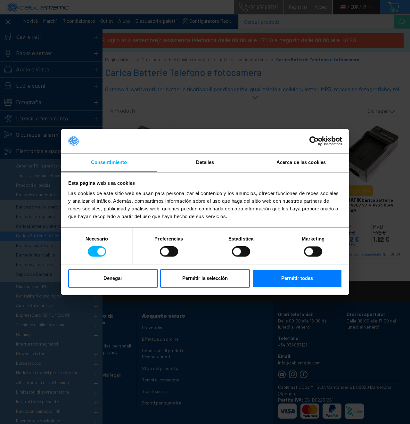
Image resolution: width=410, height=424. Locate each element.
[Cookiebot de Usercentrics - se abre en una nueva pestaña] (314, 141)
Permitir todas (297, 278)
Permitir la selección (205, 278)
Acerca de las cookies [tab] (301, 162)
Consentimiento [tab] (109, 162)
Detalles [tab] (205, 162)
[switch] (169, 252)
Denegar (112, 278)
